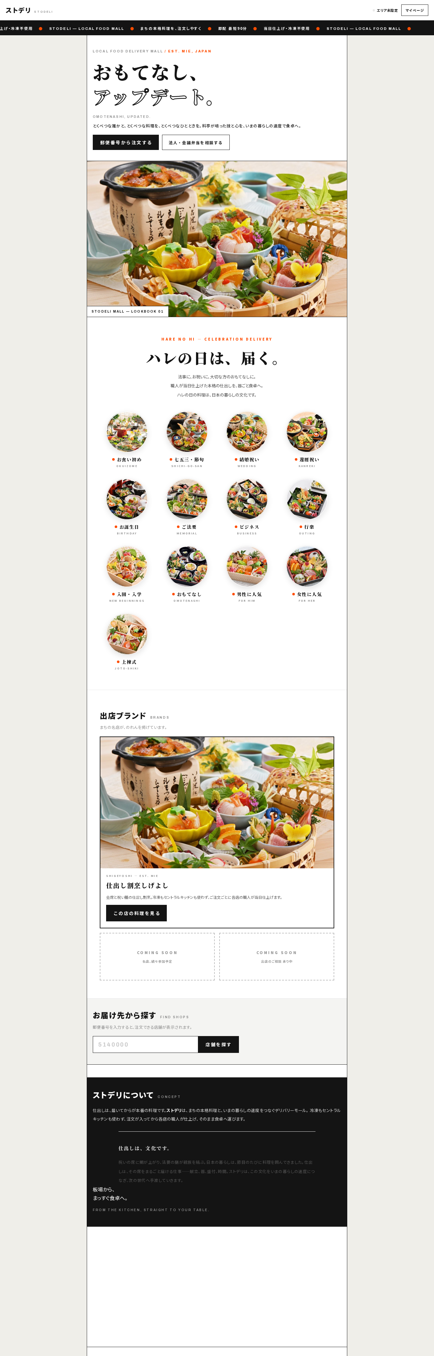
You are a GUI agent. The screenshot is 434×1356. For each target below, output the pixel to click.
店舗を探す (219, 1044)
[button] (29, 10)
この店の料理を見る (137, 913)
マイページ (414, 10)
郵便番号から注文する (126, 142)
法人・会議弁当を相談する (196, 142)
